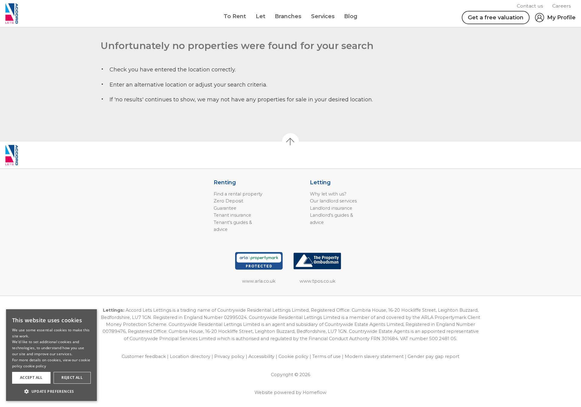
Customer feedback (144, 356)
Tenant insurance (232, 215)
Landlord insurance (331, 208)
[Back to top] (39, 155)
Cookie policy (293, 356)
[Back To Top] (290, 141)
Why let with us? (328, 194)
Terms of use (326, 356)
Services (323, 16)
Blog (350, 16)
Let (260, 16)
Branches (288, 16)
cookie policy (34, 366)
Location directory (190, 356)
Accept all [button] (31, 377)
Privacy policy (229, 356)
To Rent (235, 16)
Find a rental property (238, 194)
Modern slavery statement (374, 356)
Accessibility (261, 356)
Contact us (530, 6)
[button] (51, 391)
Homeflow (315, 392)
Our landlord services (333, 201)
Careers (561, 6)
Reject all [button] (72, 377)
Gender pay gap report (433, 356)
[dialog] (51, 355)
